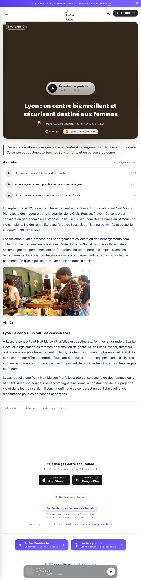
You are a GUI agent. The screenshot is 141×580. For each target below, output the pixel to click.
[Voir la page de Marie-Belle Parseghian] (40, 124)
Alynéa (110, 224)
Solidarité (16, 27)
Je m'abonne (102, 4)
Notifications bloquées (70, 497)
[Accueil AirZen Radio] (70, 13)
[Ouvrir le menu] (6, 13)
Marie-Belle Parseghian (60, 124)
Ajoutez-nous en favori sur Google (72, 508)
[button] (71, 571)
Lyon (100, 213)
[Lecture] (111, 572)
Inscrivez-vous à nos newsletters (94, 524)
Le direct (125, 13)
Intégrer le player (127, 162)
